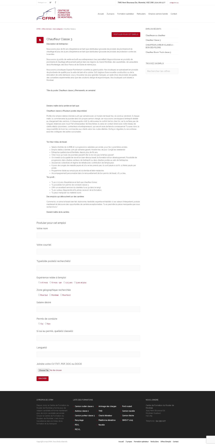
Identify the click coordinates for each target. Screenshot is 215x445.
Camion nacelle (128, 411)
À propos (110, 14)
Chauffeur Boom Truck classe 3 (158, 52)
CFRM (38, 29)
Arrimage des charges (107, 406)
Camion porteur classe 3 (85, 416)
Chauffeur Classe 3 (153, 40)
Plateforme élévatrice (107, 420)
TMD (100, 411)
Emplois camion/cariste (158, 14)
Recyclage (79, 420)
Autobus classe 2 (82, 411)
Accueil (101, 14)
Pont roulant (127, 406)
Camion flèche (128, 416)
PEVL (77, 425)
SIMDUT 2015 (127, 420)
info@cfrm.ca (174, 2)
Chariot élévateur (105, 416)
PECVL (77, 429)
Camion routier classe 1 (84, 406)
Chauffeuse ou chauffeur (155, 35)
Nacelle (102, 425)
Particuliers (141, 14)
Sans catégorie (57, 29)
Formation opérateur (125, 14)
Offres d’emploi (47, 29)
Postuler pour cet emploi (126, 34)
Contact (174, 14)
